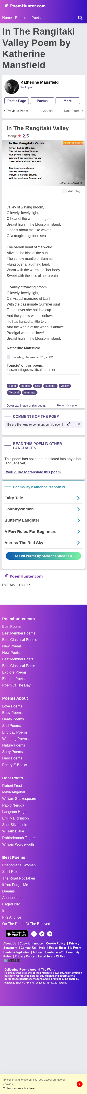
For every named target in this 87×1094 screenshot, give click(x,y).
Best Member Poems (18, 633)
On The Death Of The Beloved (26, 924)
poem (12, 385)
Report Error (57, 947)
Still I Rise (10, 872)
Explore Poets (13, 679)
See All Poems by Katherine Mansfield (43, 555)
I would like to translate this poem (32, 472)
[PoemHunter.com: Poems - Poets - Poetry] (24, 6)
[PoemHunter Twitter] (42, 934)
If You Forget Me (15, 885)
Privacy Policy (25, 956)
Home (7, 18)
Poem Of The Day (16, 685)
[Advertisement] (43, 1049)
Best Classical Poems (19, 640)
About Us (9, 943)
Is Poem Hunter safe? (48, 952)
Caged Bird (11, 904)
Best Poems (11, 626)
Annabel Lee (12, 898)
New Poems (12, 646)
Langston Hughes (16, 812)
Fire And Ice (11, 917)
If (3, 911)
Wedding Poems (15, 739)
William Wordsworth (18, 844)
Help (42, 947)
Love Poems (12, 706)
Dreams (8, 891)
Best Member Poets (17, 659)
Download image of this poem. (26, 405)
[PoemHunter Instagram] (49, 934)
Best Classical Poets (18, 666)
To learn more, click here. (19, 1088)
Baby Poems (12, 713)
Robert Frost (12, 786)
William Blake (13, 831)
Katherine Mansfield (40, 82)
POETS (25, 585)
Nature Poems (13, 745)
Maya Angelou (13, 792)
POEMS (8, 585)
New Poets (11, 653)
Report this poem (68, 405)
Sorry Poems (12, 752)
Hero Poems (12, 758)
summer (50, 385)
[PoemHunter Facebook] (34, 934)
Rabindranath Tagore (19, 838)
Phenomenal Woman (19, 865)
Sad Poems (11, 726)
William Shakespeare (19, 799)
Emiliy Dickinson (15, 818)
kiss (37, 385)
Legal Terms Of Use (51, 956)
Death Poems (13, 719)
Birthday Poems (14, 732)
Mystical (14, 392)
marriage (29, 392)
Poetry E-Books (14, 765)
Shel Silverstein (14, 825)
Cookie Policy (55, 943)
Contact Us (28, 947)
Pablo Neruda (13, 805)
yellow (65, 385)
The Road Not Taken (18, 878)
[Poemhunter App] (17, 933)
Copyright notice (31, 943)
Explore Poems (14, 672)
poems (25, 385)
